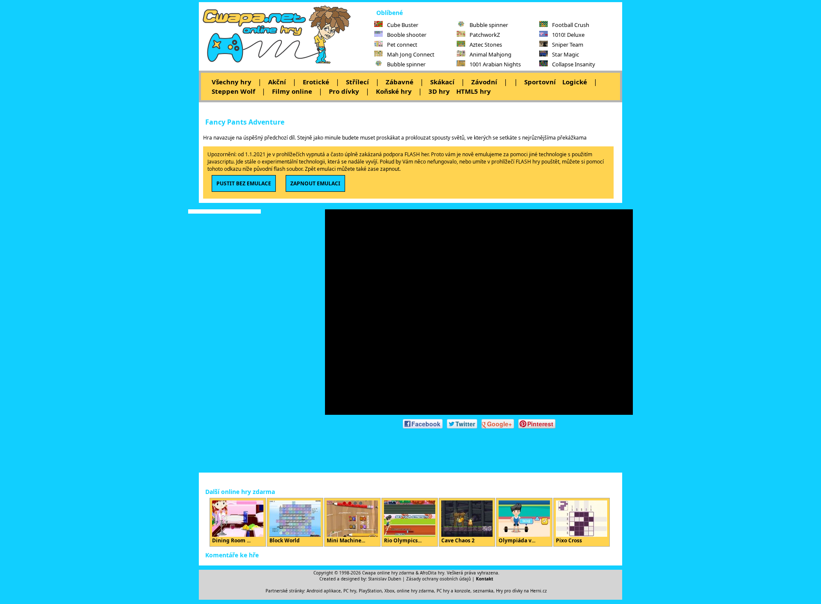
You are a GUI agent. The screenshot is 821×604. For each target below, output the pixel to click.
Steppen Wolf (233, 91)
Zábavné (399, 81)
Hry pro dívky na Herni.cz (521, 591)
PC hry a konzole (453, 591)
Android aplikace (324, 591)
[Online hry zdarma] (286, 62)
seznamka (483, 591)
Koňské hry (394, 91)
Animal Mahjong (490, 54)
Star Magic (565, 54)
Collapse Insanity (573, 64)
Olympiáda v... (517, 540)
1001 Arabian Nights (495, 64)
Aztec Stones (486, 44)
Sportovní (540, 81)
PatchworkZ (485, 35)
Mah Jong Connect (410, 54)
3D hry (439, 91)
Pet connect (402, 44)
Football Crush (570, 25)
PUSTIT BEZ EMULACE (243, 183)
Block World (284, 540)
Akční (277, 81)
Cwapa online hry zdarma (388, 573)
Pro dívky (344, 91)
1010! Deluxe (568, 35)
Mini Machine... (346, 540)
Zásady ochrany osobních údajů (438, 579)
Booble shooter (406, 35)
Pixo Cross (569, 540)
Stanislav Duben (384, 579)
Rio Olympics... (403, 540)
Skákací (442, 81)
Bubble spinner (406, 64)
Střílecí (357, 81)
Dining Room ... (231, 540)
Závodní (484, 81)
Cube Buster (402, 25)
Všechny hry (231, 81)
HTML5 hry (473, 91)
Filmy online (292, 91)
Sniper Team (567, 44)
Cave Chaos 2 (458, 540)
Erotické (316, 81)
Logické (574, 81)
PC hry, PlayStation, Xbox (368, 591)
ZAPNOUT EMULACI (315, 183)
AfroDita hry (432, 573)
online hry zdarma (415, 591)
